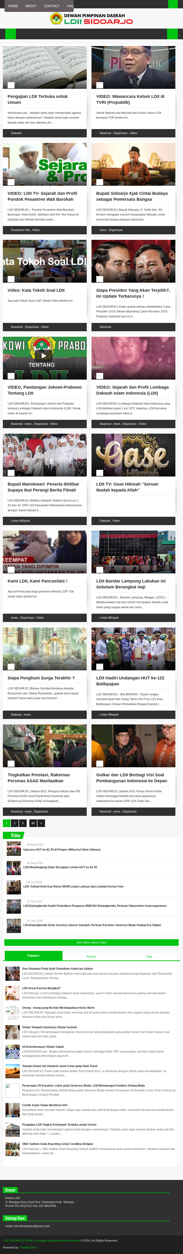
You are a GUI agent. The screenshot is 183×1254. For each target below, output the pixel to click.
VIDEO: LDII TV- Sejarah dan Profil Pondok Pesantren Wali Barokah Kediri (42, 199)
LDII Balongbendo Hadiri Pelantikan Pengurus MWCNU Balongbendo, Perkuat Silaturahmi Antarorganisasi (95, 906)
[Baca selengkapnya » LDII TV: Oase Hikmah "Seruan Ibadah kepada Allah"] (129, 434)
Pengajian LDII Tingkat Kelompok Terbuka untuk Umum (59, 1124)
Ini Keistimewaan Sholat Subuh (43, 1046)
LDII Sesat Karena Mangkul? (41, 988)
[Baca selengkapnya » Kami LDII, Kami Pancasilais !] (40, 531)
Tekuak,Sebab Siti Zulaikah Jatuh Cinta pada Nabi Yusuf (59, 1066)
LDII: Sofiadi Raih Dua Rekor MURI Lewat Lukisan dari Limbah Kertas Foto (73, 886)
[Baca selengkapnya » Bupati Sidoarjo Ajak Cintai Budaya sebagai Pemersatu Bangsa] (129, 143)
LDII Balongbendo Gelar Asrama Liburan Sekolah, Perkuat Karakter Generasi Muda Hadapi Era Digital (92, 925)
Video (133, 133)
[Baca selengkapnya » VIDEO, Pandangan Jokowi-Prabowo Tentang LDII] (40, 337)
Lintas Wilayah (20, 520)
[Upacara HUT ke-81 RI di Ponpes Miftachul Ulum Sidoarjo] (14, 849)
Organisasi (120, 133)
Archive (91, 956)
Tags (149, 956)
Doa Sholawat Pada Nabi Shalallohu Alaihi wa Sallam (57, 968)
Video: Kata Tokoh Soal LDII (36, 290)
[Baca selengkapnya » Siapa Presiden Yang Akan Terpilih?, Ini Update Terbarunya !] (129, 240)
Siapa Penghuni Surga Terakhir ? (41, 678)
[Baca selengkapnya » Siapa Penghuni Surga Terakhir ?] (40, 628)
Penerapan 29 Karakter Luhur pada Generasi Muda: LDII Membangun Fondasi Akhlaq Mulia (83, 1085)
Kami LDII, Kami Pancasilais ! (37, 581)
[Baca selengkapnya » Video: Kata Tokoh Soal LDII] (40, 240)
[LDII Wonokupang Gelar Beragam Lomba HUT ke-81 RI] (14, 868)
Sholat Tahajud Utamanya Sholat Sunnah (49, 1027)
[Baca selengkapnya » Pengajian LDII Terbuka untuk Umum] (40, 46)
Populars (33, 955)
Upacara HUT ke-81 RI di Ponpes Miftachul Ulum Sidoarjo (62, 849)
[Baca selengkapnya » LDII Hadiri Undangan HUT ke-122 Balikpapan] (129, 628)
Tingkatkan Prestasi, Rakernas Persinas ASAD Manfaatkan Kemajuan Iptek (39, 780)
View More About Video (91, 942)
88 (33, 823)
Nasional (106, 133)
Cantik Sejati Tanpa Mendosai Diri (44, 1105)
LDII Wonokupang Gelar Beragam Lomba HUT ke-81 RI (60, 867)
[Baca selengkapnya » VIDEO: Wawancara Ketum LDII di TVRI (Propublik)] (129, 46)
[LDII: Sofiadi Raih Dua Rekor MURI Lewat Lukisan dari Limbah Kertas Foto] (14, 887)
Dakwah (16, 133)
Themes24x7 (28, 1247)
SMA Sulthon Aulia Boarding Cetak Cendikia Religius (57, 1144)
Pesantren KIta (21, 230)
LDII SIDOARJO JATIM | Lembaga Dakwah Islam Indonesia (41, 1240)
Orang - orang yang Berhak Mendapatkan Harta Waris (58, 1007)
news (103, 230)
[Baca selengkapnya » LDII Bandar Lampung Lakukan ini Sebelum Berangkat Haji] (129, 531)
